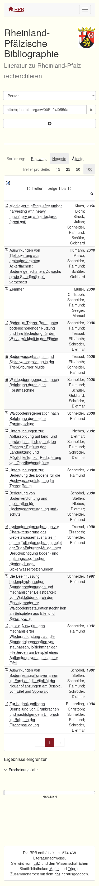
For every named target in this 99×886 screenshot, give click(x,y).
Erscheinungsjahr (23, 769)
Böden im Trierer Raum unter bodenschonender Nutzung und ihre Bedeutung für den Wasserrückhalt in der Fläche (34, 330)
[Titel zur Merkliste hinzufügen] (93, 205)
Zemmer (17, 289)
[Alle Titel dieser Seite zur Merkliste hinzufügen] (92, 193)
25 (68, 169)
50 (78, 169)
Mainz (54, 868)
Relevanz (38, 158)
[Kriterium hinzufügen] (49, 123)
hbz (57, 873)
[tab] (16, 158)
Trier (72, 868)
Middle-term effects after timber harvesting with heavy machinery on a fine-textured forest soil (36, 213)
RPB (18, 9)
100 (89, 169)
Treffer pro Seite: (36, 169)
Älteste (77, 158)
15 (58, 169)
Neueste (59, 158)
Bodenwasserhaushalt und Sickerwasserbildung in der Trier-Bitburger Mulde (32, 362)
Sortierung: (16, 158)
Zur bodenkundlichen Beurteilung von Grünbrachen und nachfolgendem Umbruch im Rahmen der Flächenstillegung (34, 714)
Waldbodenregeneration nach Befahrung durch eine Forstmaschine (34, 385)
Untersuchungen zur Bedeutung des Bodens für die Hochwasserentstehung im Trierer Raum (35, 477)
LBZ (37, 863)
